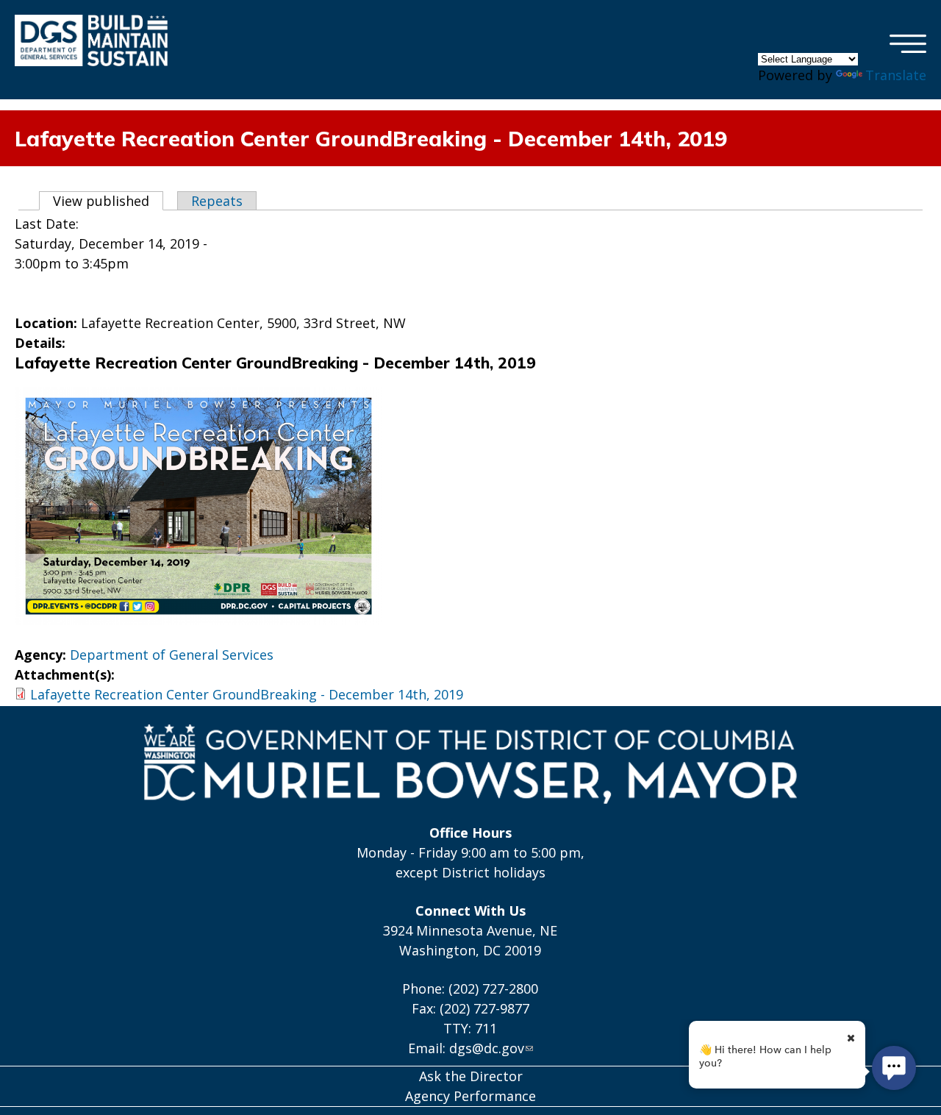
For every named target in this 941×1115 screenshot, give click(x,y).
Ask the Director (471, 1076)
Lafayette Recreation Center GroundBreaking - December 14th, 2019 (246, 694)
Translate (895, 75)
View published (108, 201)
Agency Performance (470, 1096)
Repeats (217, 201)
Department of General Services (171, 654)
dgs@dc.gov (486, 1048)
